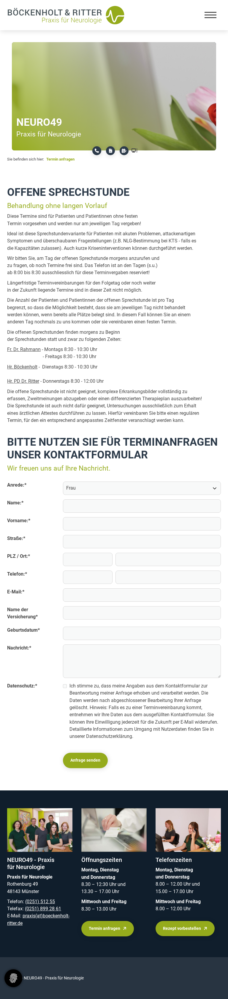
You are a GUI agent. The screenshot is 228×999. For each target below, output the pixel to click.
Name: (15, 503)
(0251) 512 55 (40, 901)
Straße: (16, 538)
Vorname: (18, 520)
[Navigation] (210, 15)
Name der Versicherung (22, 613)
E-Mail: (15, 592)
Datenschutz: (22, 686)
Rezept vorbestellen (182, 928)
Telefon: (17, 574)
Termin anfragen (60, 159)
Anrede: (16, 485)
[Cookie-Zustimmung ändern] (13, 978)
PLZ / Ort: (18, 556)
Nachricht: (19, 648)
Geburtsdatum (23, 630)
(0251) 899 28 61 (43, 908)
